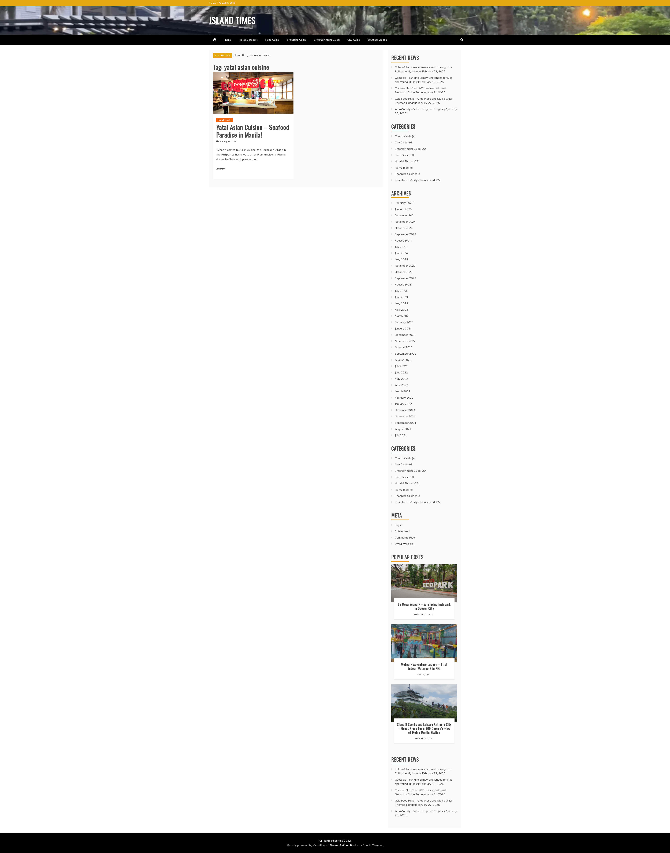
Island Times (232, 19)
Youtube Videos (377, 39)
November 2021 (405, 416)
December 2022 (405, 334)
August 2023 (403, 284)
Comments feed (405, 537)
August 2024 (403, 240)
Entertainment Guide (327, 39)
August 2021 (403, 429)
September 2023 (405, 278)
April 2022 (401, 385)
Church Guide (403, 136)
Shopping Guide (296, 39)
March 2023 (402, 316)
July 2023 (401, 290)
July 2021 (401, 435)
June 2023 (401, 297)
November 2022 (405, 341)
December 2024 (405, 215)
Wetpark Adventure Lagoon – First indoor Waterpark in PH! (424, 666)
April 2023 (401, 309)
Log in (398, 525)
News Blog (402, 167)
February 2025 (404, 203)
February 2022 (404, 397)
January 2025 (403, 209)
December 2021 (405, 410)
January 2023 (403, 328)
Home (227, 39)
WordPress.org (404, 544)
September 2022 (405, 353)
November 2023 (405, 265)
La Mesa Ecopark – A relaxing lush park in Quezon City (424, 606)
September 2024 (405, 234)
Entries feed (402, 531)
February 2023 (404, 322)
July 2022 (401, 366)
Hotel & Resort (248, 39)
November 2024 (405, 221)
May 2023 (401, 303)
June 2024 (401, 253)
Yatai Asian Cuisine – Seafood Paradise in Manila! (252, 130)
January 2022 (403, 404)
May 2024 (401, 259)
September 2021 (405, 422)
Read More (220, 169)
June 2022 (401, 372)
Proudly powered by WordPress (307, 845)
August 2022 (403, 360)
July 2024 (401, 247)
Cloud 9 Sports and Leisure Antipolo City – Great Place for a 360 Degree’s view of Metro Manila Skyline (424, 728)
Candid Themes (372, 845)
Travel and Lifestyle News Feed (415, 180)
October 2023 (404, 272)
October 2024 (404, 228)
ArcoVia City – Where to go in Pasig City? (421, 109)
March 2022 (402, 391)
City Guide (353, 39)
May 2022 (401, 378)
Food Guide (272, 39)
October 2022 (404, 347)
